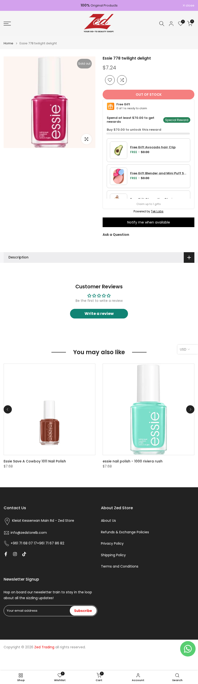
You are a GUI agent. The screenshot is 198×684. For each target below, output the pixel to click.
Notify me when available (148, 222)
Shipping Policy (113, 555)
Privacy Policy (112, 543)
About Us (108, 520)
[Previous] (8, 409)
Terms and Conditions (119, 566)
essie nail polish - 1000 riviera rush (133, 461)
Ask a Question (116, 234)
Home (8, 43)
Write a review (99, 313)
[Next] (190, 409)
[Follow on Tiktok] (24, 554)
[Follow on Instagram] (15, 554)
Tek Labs (157, 211)
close (10, 5)
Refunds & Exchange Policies (125, 532)
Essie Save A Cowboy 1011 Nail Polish (35, 461)
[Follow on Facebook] (6, 554)
